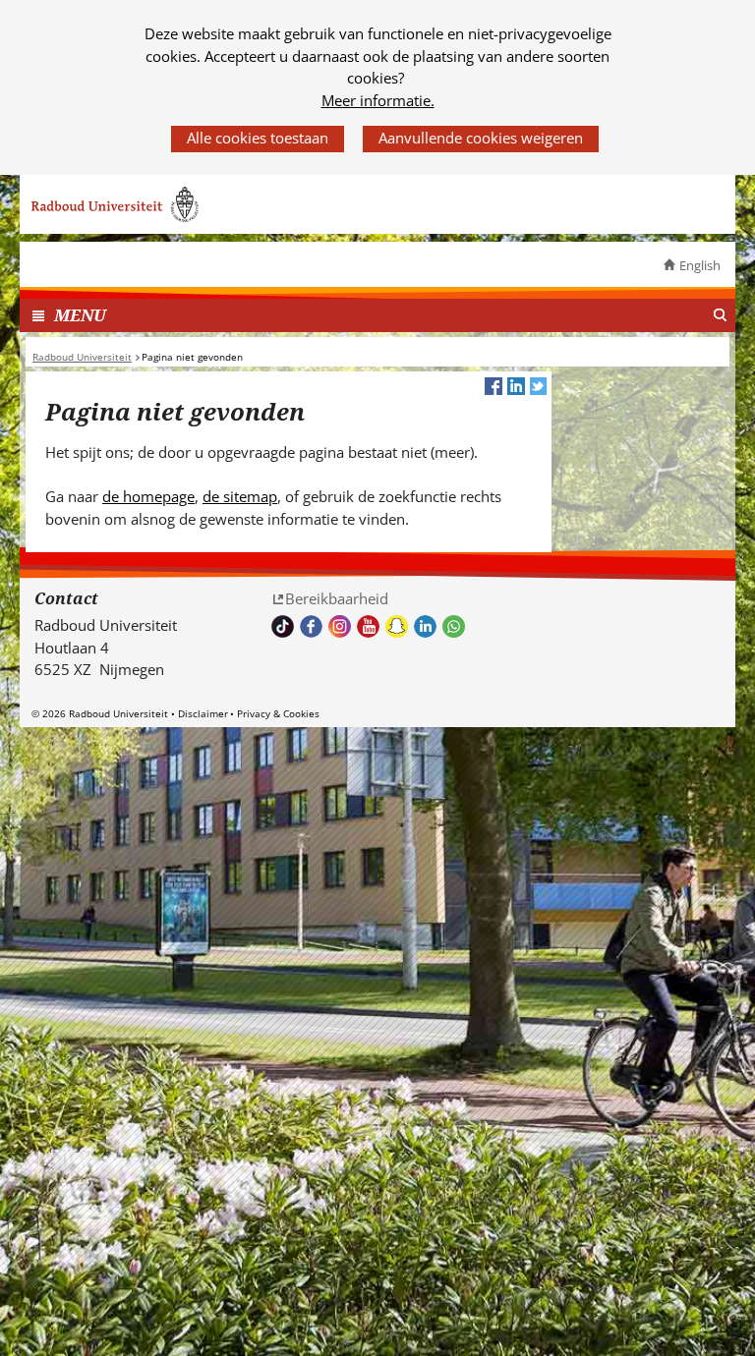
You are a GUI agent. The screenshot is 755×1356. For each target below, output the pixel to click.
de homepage (148, 496)
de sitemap (240, 496)
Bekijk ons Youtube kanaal (368, 626)
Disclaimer (203, 713)
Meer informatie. (378, 100)
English (700, 265)
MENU (80, 315)
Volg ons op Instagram (339, 626)
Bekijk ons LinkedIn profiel (425, 626)
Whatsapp (453, 626)
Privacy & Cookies (278, 713)
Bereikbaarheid (336, 598)
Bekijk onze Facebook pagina (311, 626)
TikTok (282, 626)
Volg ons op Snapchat (396, 626)
